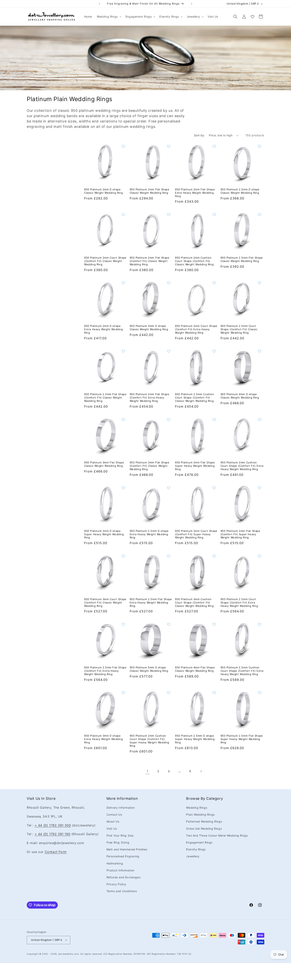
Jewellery (192, 856)
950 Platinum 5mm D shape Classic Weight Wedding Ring (149, 669)
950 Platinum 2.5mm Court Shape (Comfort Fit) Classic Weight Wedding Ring (239, 329)
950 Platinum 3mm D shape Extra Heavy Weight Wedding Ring (103, 739)
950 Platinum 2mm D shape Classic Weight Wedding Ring (103, 191)
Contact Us (114, 814)
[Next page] (201, 771)
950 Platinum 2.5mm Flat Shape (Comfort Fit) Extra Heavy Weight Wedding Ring (105, 671)
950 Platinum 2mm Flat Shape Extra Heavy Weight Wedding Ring (195, 193)
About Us (113, 821)
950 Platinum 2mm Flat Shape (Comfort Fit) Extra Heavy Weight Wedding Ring (149, 397)
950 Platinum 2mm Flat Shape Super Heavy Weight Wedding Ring (195, 466)
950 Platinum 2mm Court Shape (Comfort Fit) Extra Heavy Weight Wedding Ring (196, 329)
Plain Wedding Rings (200, 814)
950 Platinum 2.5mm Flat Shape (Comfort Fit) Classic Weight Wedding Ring (105, 397)
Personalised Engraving (123, 856)
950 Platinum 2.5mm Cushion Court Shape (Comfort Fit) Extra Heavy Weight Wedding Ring (242, 671)
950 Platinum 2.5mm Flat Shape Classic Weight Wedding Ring (242, 259)
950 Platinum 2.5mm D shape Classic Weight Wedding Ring (240, 191)
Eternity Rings (195, 849)
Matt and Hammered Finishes (127, 849)
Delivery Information (121, 807)
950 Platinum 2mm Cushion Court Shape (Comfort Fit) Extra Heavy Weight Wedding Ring (242, 466)
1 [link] (147, 771)
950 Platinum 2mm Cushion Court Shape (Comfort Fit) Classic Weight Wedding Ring (194, 261)
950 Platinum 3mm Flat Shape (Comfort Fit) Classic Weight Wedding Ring (149, 466)
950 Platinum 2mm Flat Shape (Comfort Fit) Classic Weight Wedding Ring (149, 261)
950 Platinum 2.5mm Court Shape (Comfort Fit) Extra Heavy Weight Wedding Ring (239, 602)
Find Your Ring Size (120, 835)
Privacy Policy (116, 884)
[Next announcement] (191, 4)
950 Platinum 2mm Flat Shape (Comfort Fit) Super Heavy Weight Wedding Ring (240, 534)
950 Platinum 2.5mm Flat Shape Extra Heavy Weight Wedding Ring (151, 602)
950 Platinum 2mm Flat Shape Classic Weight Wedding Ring (149, 191)
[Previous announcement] (99, 4)
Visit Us (112, 828)
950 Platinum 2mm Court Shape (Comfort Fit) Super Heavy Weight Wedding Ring (196, 534)
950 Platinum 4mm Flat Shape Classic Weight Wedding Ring (195, 669)
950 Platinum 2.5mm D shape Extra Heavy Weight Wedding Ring (149, 534)
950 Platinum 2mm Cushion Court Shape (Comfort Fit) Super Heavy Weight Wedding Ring (149, 740)
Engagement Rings (199, 842)
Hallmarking (115, 863)
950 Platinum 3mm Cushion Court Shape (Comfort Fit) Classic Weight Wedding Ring (194, 602)
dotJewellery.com (68, 954)
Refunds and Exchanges (124, 877)
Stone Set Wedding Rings (204, 828)
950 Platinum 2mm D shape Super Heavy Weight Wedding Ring (104, 534)
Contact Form (56, 852)
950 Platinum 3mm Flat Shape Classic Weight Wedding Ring (104, 464)
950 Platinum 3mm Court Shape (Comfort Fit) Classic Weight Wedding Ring (105, 602)
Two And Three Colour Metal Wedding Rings (217, 835)
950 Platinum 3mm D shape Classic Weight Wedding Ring (149, 327)
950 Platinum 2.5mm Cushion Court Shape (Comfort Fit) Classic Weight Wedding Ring (194, 397)
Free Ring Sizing (118, 842)
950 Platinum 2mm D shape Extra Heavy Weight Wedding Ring (103, 329)
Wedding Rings (196, 807)
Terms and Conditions (122, 891)
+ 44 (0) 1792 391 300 (53, 825)
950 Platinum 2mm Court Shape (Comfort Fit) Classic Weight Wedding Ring (105, 261)
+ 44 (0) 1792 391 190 (52, 834)
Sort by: (199, 135)
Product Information (120, 870)
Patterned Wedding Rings (204, 821)
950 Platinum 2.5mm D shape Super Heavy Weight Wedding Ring (195, 739)
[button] (108, 16)
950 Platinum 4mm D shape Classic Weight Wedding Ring (240, 396)
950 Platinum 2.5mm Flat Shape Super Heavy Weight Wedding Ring (242, 739)
